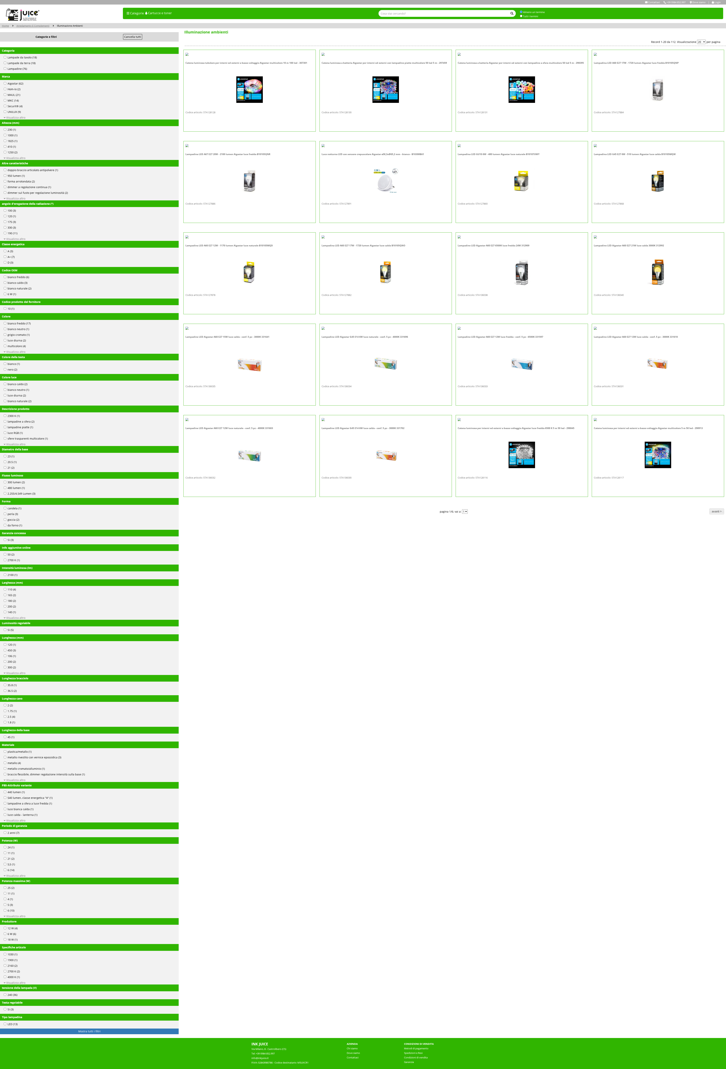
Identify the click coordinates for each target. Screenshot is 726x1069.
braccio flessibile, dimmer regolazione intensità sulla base (46, 774)
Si (11, 540)
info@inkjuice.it (260, 1058)
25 (11, 888)
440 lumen (16, 792)
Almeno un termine (534, 12)
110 (12, 589)
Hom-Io (14, 89)
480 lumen (16, 488)
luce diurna (17, 340)
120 (12, 216)
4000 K (14, 977)
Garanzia (409, 1062)
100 (12, 210)
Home (5, 25)
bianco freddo (18, 277)
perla (13, 514)
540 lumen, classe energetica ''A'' (30, 798)
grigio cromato (19, 335)
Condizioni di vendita (416, 1057)
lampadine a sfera (21, 421)
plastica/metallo (20, 751)
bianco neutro (18, 329)
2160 (12, 965)
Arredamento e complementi (32, 25)
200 (12, 606)
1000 (12, 135)
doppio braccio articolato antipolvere (33, 170)
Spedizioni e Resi (413, 1053)
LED (13, 1024)
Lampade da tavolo (22, 57)
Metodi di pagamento (416, 1048)
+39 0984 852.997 (676, 2)
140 (12, 612)
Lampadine (17, 69)
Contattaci (352, 1057)
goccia (13, 519)
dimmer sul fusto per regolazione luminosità (38, 193)
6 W (12, 294)
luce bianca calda (20, 809)
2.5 (11, 716)
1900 (12, 960)
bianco (14, 364)
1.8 (11, 722)
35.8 (12, 685)
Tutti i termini (530, 16)
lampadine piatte (20, 427)
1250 (12, 152)
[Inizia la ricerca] (512, 13)
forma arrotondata (21, 181)
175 (12, 222)
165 (12, 595)
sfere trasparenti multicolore (28, 438)
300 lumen (16, 482)
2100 (12, 575)
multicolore (17, 346)
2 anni (13, 833)
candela (14, 508)
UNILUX (14, 112)
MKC (13, 100)
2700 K (14, 560)
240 (12, 995)
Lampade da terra (22, 63)
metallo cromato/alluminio (26, 768)
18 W (13, 939)
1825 (12, 141)
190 (12, 233)
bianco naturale (19, 288)
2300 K (14, 416)
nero (12, 369)
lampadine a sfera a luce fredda (30, 803)
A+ (11, 257)
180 (12, 601)
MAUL (14, 95)
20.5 (12, 462)
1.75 (12, 711)
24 (11, 847)
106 (12, 656)
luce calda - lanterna (22, 815)
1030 (12, 954)
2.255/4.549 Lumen (21, 493)
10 (11, 308)
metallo (14, 763)
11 (11, 853)
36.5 (12, 691)
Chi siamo (352, 1048)
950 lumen (16, 176)
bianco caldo (17, 283)
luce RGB (15, 433)
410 (12, 146)
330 (12, 227)
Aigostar (15, 83)
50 (11, 554)
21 (11, 467)
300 (12, 667)
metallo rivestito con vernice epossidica (34, 757)
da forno (15, 525)
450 (12, 650)
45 (11, 737)
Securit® (15, 106)
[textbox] (447, 13)
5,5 (11, 864)
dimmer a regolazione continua (29, 187)
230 (12, 129)
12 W (13, 928)
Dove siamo (353, 1053)
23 (11, 456)
